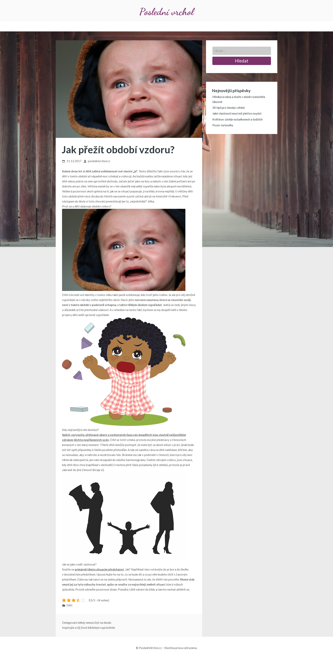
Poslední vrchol (166, 12)
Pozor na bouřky (222, 125)
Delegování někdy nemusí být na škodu (86, 622)
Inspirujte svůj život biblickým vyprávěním (88, 627)
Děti (69, 605)
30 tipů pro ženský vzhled (228, 107)
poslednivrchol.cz (99, 161)
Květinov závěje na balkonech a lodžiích (237, 119)
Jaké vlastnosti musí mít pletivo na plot (237, 113)
